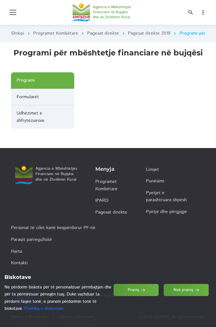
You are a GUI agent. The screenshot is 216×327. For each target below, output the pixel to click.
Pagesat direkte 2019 (149, 33)
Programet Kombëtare (55, 33)
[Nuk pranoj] (186, 315)
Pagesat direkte (103, 33)
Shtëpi (17, 33)
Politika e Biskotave (44, 309)
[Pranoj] (136, 315)
